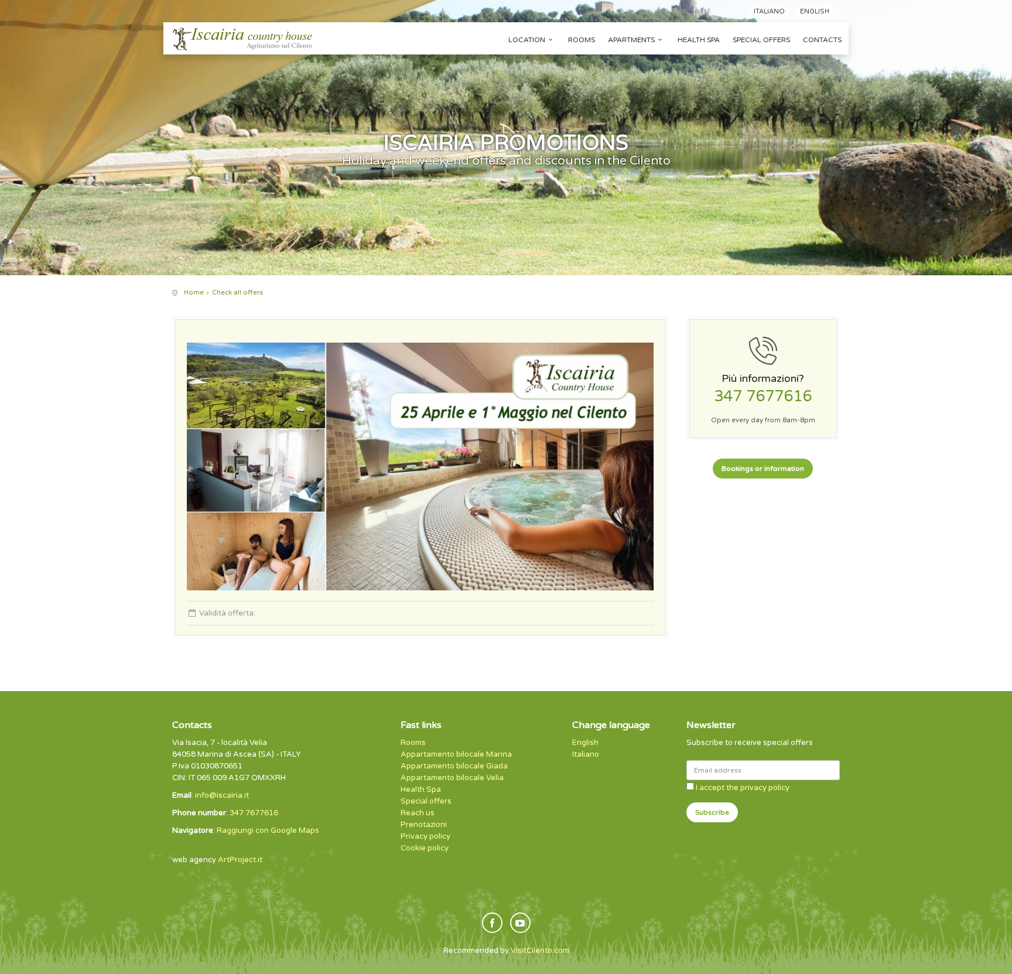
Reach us (418, 813)
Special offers (761, 40)
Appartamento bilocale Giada (454, 766)
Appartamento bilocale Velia (452, 777)
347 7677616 (763, 396)
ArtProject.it (240, 859)
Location (526, 40)
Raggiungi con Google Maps (268, 830)
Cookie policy (425, 848)
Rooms (581, 40)
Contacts (822, 40)
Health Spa (699, 40)
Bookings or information (763, 468)
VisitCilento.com (540, 950)
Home (194, 292)
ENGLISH (814, 11)
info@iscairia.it (222, 795)
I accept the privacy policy (742, 787)
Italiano (585, 754)
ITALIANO (769, 11)
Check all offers (237, 292)
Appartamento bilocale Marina (456, 754)
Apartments (631, 40)
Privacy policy (425, 836)
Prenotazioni (424, 824)
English (585, 742)
